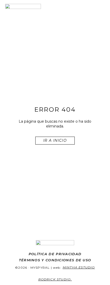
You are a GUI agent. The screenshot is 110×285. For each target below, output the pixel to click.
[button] (101, 8)
